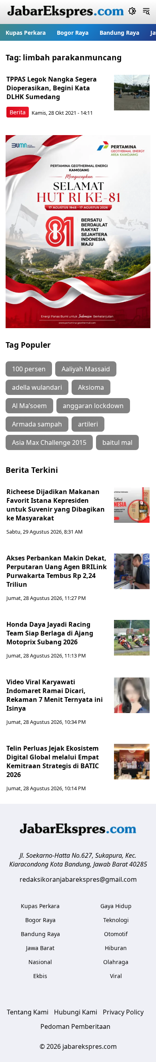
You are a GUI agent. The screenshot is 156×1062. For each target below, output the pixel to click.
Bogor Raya (72, 32)
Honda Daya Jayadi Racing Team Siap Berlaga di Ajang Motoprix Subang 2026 (49, 633)
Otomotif (116, 934)
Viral (116, 976)
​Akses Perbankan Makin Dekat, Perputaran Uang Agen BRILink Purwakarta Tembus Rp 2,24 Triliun (56, 571)
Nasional (40, 962)
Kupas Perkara (26, 32)
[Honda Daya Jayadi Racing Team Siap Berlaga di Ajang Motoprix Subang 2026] (132, 638)
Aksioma (91, 387)
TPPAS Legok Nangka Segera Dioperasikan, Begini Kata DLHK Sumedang (51, 88)
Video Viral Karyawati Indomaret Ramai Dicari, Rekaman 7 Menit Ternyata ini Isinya (54, 695)
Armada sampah (37, 424)
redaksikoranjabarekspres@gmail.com (78, 879)
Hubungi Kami (75, 1012)
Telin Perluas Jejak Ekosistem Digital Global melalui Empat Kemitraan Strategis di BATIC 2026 (52, 761)
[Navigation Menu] (146, 12)
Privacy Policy (123, 1012)
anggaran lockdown (93, 405)
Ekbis (40, 976)
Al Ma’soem (29, 405)
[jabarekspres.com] (66, 12)
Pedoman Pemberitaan (75, 1026)
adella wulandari (37, 387)
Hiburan (116, 948)
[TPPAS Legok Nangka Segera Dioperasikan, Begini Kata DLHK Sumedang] (132, 93)
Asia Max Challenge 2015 (49, 442)
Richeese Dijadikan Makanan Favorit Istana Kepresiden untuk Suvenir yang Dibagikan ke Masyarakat (55, 504)
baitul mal (117, 442)
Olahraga (115, 962)
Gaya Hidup (116, 906)
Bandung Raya (119, 32)
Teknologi (116, 920)
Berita (18, 112)
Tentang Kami (27, 1012)
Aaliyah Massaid (86, 369)
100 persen (29, 369)
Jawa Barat (40, 948)
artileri (88, 424)
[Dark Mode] (132, 12)
